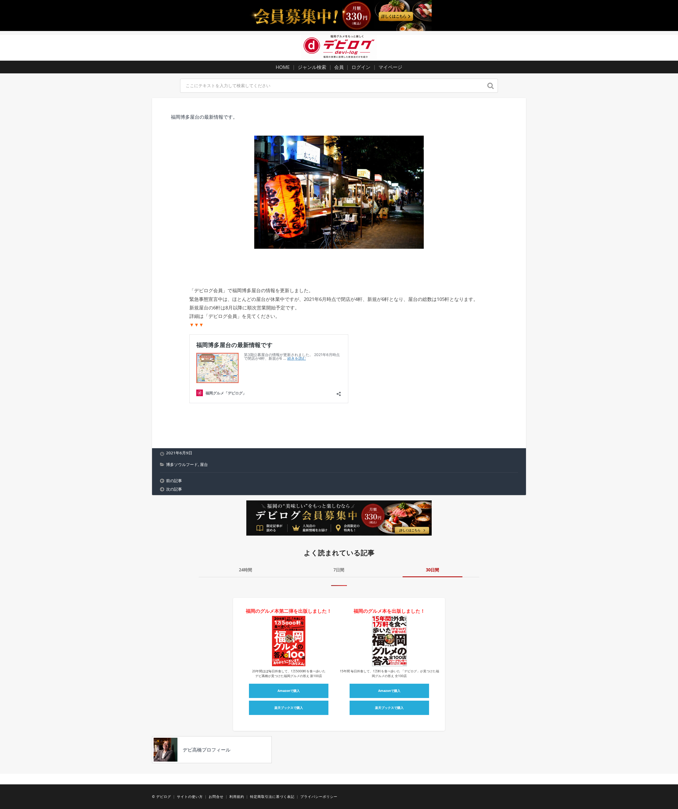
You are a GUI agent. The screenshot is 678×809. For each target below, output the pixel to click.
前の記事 (174, 480)
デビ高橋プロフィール (206, 749)
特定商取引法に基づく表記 (272, 796)
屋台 (204, 464)
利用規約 (236, 796)
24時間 (245, 570)
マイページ (390, 67)
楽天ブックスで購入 (288, 707)
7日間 (338, 570)
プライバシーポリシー (318, 796)
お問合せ (216, 796)
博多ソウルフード (182, 464)
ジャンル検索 (312, 67)
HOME (283, 67)
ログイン (361, 67)
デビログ (163, 796)
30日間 (432, 570)
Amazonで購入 (289, 690)
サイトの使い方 (190, 796)
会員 (339, 67)
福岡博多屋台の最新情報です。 (204, 117)
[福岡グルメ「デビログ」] (339, 47)
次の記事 (174, 489)
